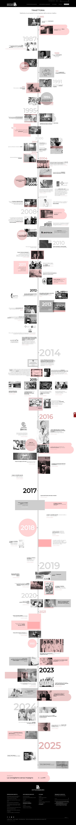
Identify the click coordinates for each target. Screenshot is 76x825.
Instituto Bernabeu (12, 4)
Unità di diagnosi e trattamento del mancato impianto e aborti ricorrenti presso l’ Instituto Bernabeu (13, 804)
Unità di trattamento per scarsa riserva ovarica (14, 807)
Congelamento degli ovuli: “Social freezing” (13, 812)
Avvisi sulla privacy (22, 819)
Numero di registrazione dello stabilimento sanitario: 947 (36, 819)
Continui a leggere (42, 192)
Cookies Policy (9, 819)
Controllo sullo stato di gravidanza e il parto (29, 797)
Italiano (66, 817)
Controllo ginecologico (26, 796)
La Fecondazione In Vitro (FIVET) (12, 798)
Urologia (24, 800)
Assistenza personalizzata (42, 797)
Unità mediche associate (44, 4)
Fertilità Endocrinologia (26, 801)
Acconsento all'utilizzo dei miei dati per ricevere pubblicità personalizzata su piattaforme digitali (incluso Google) (62, 804)
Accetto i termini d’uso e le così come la (62, 802)
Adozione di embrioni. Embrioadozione (13, 802)
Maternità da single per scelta (11, 808)
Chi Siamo (54, 4)
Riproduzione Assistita (32, 4)
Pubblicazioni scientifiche (26, 806)
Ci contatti (41, 778)
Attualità (41, 804)
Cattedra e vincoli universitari (27, 807)
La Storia (40, 796)
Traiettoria (40, 800)
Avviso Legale (15, 819)
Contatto (66, 4)
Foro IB (60, 4)
